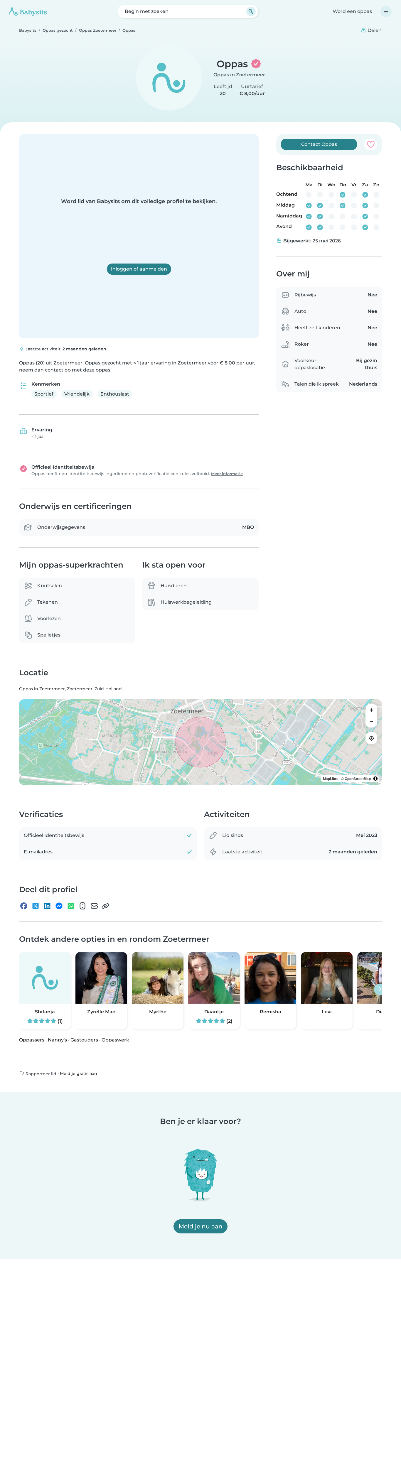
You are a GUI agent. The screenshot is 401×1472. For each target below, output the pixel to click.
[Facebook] (23, 906)
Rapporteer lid (40, 1073)
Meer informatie (227, 474)
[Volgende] (380, 989)
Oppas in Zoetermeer (239, 74)
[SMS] (82, 906)
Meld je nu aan (200, 1226)
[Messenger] (59, 906)
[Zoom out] (371, 722)
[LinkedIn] (47, 906)
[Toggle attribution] (375, 778)
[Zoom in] (371, 710)
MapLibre (330, 778)
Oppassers (31, 1040)
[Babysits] (28, 11)
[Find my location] (371, 738)
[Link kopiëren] (105, 906)
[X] (35, 906)
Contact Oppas (319, 144)
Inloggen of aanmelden (139, 269)
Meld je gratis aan (78, 1073)
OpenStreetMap (358, 778)
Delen (374, 30)
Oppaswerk (115, 1040)
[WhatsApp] (70, 906)
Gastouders (84, 1040)
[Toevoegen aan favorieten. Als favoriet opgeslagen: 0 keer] (370, 144)
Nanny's (57, 1040)
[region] (200, 742)
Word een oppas (352, 11)
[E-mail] (94, 906)
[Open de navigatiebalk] (386, 11)
